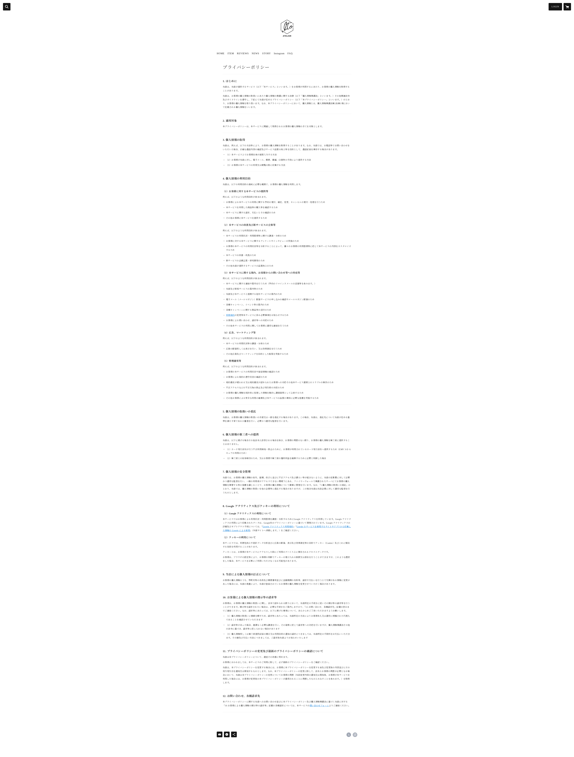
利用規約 (230, 315)
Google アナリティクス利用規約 (278, 527)
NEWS (255, 53)
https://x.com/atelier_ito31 (348, 734)
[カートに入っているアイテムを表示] (567, 6)
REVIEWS (243, 53)
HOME (221, 53)
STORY (266, 53)
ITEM (231, 53)
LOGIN (555, 7)
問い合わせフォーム (319, 706)
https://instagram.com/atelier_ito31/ (355, 734)
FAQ (290, 53)
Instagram (279, 53)
